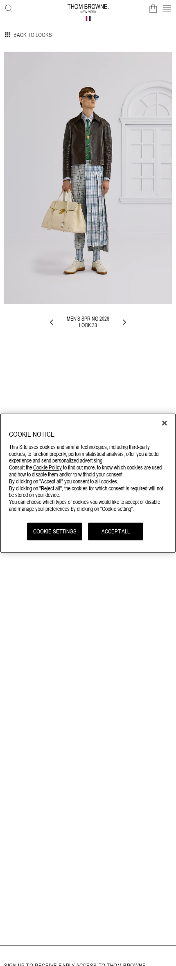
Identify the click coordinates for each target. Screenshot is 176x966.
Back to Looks (33, 35)
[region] (88, 483)
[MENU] (167, 9)
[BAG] (153, 9)
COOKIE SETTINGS (55, 531)
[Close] (165, 423)
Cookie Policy (47, 467)
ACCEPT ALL (116, 531)
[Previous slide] (52, 322)
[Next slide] (124, 322)
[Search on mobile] (7, 7)
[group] (88, 178)
